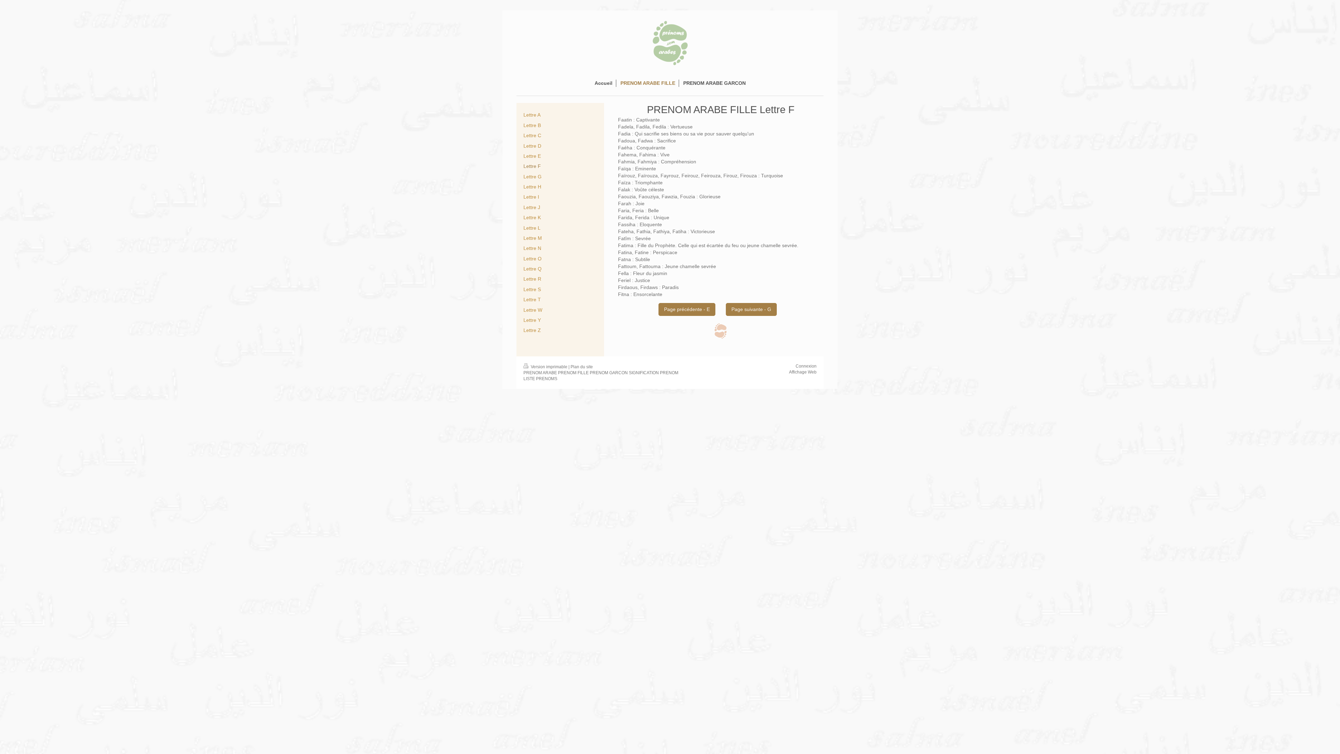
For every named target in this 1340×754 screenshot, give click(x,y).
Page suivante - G (751, 309)
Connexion (806, 366)
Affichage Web (803, 372)
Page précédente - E (687, 309)
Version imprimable (549, 366)
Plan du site (582, 366)
